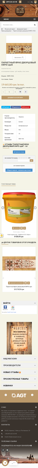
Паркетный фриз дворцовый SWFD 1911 (19, 286)
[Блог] (19, 338)
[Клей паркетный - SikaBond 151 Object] (19, 207)
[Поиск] (35, 25)
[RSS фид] (20, 372)
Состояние (4, 79)
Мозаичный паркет (10, 29)
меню (6, 19)
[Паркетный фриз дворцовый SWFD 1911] (19, 263)
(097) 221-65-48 (11, 2)
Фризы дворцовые (6, 31)
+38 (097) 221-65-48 (11, 433)
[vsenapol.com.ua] (20, 10)
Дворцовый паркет (22, 29)
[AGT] (19, 395)
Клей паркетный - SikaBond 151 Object (19, 234)
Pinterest (26, 107)
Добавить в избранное (20, 92)
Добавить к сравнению (25, 92)
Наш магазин (10, 359)
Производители (12, 365)
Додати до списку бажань (25, 283)
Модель (3, 76)
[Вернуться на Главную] (1, 29)
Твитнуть (6, 107)
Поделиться (16, 107)
